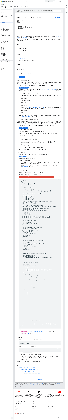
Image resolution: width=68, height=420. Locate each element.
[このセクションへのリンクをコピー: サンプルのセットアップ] (31, 170)
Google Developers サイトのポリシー (30, 384)
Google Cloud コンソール (35, 406)
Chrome (31, 413)
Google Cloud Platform (43, 413)
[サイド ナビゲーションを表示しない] (12, 418)
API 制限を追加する (25, 166)
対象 (48, 89)
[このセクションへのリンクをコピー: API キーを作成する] (26, 152)
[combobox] (50, 1)
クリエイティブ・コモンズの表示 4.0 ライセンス (36, 383)
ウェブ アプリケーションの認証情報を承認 (35, 331)
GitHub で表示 (57, 176)
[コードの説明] (57, 179)
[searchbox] (6, 9)
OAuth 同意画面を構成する (26, 116)
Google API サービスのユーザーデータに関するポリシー (34, 107)
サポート (26, 6)
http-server (28, 339)
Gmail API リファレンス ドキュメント (27, 371)
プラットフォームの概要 (18, 403)
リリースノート (17, 406)
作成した (28, 333)
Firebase (36, 413)
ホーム (17, 1)
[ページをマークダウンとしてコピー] (41, 17)
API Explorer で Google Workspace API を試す (27, 367)
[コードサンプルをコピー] (60, 179)
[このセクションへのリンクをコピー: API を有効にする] (25, 70)
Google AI (50, 413)
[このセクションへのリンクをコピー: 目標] (20, 44)
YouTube (49, 408)
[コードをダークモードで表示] (59, 179)
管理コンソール (34, 403)
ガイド (5, 6)
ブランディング (43, 89)
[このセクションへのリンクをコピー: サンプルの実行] (26, 337)
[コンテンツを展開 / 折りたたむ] (23, 20)
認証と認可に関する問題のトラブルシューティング (30, 369)
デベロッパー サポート (18, 408)
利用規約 (16, 409)
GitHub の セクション (31, 373)
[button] (6, 20)
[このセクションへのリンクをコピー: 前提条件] (22, 54)
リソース (34, 1)
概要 (2, 6)
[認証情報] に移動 (22, 156)
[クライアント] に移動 (23, 127)
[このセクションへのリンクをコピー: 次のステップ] (25, 365)
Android (27, 413)
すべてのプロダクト (27, 1)
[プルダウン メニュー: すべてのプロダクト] (31, 1)
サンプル (22, 6)
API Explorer (33, 408)
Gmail (21, 1)
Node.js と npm (21, 56)
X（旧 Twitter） (50, 406)
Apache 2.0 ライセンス (59, 383)
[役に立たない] (60, 15)
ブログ (49, 403)
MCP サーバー (16, 6)
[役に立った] (59, 15)
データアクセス (53, 89)
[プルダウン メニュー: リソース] (37, 1)
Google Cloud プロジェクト (23, 58)
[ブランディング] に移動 (23, 87)
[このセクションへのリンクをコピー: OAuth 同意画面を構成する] (30, 80)
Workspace (10, 1)
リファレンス (10, 6)
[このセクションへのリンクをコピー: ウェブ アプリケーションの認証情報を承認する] (39, 119)
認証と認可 (25, 37)
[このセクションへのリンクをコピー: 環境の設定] (24, 64)
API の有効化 (22, 77)
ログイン (65, 1)
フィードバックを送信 (56, 17)
